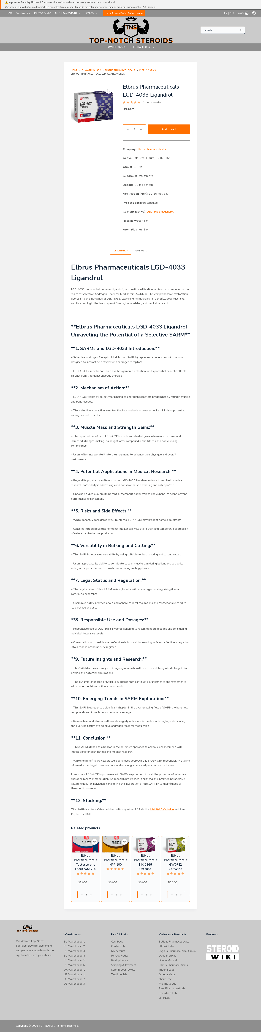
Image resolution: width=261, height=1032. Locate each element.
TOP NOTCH (46, 1026)
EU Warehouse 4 (74, 956)
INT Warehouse (142, 47)
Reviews (89, 13)
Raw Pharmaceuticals (172, 988)
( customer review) (152, 102)
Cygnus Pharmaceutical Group (177, 951)
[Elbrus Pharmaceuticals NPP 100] (115, 844)
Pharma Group (167, 984)
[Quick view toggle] (94, 842)
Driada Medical (168, 960)
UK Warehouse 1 (74, 970)
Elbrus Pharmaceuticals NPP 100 (115, 860)
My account (118, 951)
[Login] (254, 13)
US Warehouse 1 (74, 974)
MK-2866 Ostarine (162, 809)
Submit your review (123, 970)
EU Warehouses (116, 47)
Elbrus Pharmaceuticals (151, 149)
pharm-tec (165, 979)
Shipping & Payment (66, 13)
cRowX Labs (166, 946)
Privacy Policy (42, 13)
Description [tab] (121, 250)
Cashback (117, 942)
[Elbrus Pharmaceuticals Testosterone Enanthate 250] (85, 844)
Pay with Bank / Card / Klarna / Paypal (124, 13)
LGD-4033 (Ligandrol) (161, 212)
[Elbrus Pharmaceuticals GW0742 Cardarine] (175, 844)
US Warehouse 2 (74, 979)
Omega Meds (167, 974)
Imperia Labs (167, 970)
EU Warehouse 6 (74, 965)
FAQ (10, 13)
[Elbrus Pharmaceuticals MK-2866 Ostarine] (145, 844)
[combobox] (219, 30)
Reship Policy (119, 960)
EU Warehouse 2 (74, 946)
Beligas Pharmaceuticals (174, 942)
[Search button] (241, 30)
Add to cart (169, 129)
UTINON (164, 998)
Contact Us (23, 13)
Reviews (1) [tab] (141, 250)
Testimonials (119, 974)
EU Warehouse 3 (74, 951)
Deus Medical (167, 956)
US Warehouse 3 (74, 984)
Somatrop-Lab (168, 993)
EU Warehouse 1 (74, 942)
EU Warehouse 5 (74, 960)
